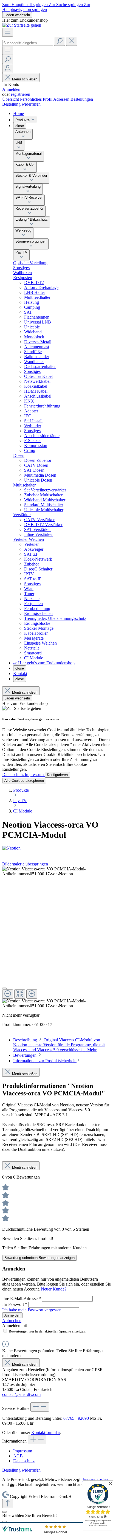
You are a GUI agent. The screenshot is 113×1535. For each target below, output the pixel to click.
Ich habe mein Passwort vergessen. (32, 1310)
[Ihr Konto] (7, 68)
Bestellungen (81, 99)
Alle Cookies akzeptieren (24, 780)
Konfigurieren (57, 775)
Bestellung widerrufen (21, 104)
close (19, 126)
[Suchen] (59, 41)
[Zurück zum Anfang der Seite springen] (7, 1503)
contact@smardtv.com (21, 1394)
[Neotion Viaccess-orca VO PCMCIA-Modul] (56, 871)
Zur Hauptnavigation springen (46, 7)
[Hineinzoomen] (31, 994)
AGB (18, 1456)
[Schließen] (4, 988)
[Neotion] (56, 848)
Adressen (61, 99)
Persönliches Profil (36, 99)
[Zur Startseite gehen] (21, 25)
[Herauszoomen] (7, 994)
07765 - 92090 (76, 1418)
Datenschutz (13, 774)
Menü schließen (24, 79)
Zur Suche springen (66, 4)
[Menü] (7, 32)
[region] (56, 937)
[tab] (59, 1045)
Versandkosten (95, 1479)
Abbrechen (11, 1320)
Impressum (35, 774)
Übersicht (11, 99)
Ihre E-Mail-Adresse (21, 1298)
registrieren (20, 94)
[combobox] (27, 43)
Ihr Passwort (14, 1304)
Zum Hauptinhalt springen (25, 4)
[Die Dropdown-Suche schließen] (71, 41)
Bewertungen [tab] (25, 1055)
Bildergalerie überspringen (25, 864)
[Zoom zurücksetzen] (19, 994)
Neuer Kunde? (53, 1289)
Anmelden (11, 89)
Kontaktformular (45, 1432)
